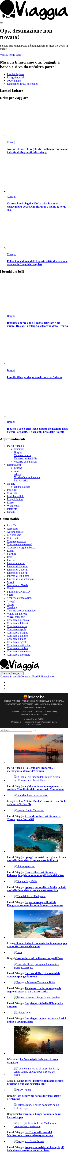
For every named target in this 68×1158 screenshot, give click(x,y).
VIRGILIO (16, 701)
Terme (10, 604)
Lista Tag (12, 525)
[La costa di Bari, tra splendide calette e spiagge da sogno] (37, 966)
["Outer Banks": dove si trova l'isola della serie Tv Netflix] (37, 795)
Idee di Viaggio (15, 445)
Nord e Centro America (27, 477)
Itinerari (11, 560)
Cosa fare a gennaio (18, 619)
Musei (10, 582)
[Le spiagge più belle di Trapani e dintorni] (37, 997)
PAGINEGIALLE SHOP (45, 701)
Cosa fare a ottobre (17, 648)
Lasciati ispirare (15, 74)
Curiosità (12, 493)
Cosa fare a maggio (17, 632)
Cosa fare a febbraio (18, 623)
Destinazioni (14, 464)
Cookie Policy (51, 711)
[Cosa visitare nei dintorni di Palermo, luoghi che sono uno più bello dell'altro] (37, 866)
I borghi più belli (16, 77)
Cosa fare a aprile (16, 629)
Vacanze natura (22, 455)
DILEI (37, 704)
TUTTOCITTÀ (27, 704)
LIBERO (7, 701)
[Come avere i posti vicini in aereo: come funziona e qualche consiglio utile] (37, 1071)
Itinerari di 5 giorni (17, 572)
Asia (16, 471)
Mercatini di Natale (17, 585)
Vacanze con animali (25, 461)
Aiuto (45, 714)
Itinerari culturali (16, 563)
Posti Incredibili (15, 496)
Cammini (19, 448)
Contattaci (26, 676)
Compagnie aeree (16, 541)
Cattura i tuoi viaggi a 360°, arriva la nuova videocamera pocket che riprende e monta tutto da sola (36, 206)
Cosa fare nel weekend (19, 544)
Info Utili (12, 489)
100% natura (14, 80)
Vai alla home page (10, 54)
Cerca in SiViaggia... (11, 673)
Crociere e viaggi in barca (21, 547)
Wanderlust (13, 505)
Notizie (11, 483)
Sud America (21, 480)
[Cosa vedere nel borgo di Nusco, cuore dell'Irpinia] (37, 1089)
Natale (10, 588)
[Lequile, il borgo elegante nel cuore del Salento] (37, 348)
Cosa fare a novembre (19, 651)
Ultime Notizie (22, 486)
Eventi (10, 550)
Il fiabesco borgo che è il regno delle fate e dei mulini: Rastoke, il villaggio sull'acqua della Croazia (37, 324)
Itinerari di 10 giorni (18, 575)
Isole (9, 556)
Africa (17, 474)
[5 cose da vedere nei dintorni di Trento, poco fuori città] (37, 810)
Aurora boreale (15, 531)
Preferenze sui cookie (30, 714)
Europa (18, 467)
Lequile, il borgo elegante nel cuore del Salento (34, 377)
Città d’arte (13, 538)
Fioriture (11, 553)
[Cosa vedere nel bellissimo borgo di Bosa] (37, 952)
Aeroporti (12, 528)
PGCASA (60, 701)
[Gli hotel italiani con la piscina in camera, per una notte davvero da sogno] (37, 924)
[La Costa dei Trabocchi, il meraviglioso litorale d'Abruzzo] (37, 749)
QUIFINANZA (56, 704)
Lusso (10, 502)
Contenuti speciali (10, 676)
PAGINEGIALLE (28, 701)
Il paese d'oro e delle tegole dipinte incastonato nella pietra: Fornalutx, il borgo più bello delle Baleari (37, 430)
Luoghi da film (15, 499)
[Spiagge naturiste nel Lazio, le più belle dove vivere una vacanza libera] (37, 1141)
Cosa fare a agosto (17, 642)
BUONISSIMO (28, 707)
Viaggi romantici (16, 616)
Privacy (39, 711)
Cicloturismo (14, 534)
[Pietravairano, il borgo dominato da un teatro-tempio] (37, 1106)
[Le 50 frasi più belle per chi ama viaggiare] (37, 1040)
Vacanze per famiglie (25, 458)
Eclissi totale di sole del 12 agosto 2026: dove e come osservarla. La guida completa (37, 263)
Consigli (11, 142)
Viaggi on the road (17, 613)
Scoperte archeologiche (20, 597)
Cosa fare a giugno (17, 635)
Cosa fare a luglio (16, 638)
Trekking (12, 607)
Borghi (11, 315)
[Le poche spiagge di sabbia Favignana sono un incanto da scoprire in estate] (37, 896)
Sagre (10, 594)
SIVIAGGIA (45, 704)
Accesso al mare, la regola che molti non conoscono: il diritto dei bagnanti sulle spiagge (37, 151)
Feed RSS (37, 676)
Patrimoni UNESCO (18, 591)
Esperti (11, 511)
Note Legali (27, 711)
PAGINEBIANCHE (13, 704)
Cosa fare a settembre (19, 645)
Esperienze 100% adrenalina (22, 83)
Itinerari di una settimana (20, 579)
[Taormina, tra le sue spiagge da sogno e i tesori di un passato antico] (37, 982)
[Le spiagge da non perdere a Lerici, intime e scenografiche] (37, 1012)
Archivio (49, 676)
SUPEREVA (40, 707)
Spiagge (11, 601)
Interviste (12, 508)
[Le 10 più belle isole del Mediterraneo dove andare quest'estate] (37, 1125)
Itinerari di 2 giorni (17, 569)
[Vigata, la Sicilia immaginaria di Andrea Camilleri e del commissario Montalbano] (37, 778)
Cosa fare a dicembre (18, 654)
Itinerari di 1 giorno (17, 566)
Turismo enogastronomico (21, 610)
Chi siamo (15, 711)
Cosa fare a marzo (17, 626)
